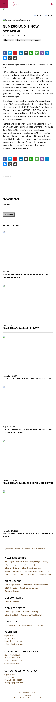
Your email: (7, 204)
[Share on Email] (26, 53)
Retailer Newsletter (29, 611)
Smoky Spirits (37, 571)
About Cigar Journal (13, 584)
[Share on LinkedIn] (21, 53)
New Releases (34, 40)
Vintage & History (41, 561)
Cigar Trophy (17, 574)
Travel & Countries (12, 571)
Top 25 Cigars (28, 574)
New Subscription (41, 584)
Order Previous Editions (28, 588)
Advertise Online (25, 625)
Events (7, 574)
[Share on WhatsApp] (31, 53)
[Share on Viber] (42, 53)
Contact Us (38, 625)
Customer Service (12, 591)
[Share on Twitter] (10, 53)
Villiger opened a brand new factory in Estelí (28, 379)
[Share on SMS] (37, 53)
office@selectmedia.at (13, 663)
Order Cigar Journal (12, 611)
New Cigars (20, 40)
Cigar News (8, 40)
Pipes (46, 571)
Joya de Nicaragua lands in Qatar (21, 328)
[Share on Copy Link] (10, 58)
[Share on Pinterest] (15, 53)
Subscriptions (27, 584)
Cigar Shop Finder (12, 601)
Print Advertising (11, 625)
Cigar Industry (10, 564)
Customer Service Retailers (31, 615)
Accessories (26, 571)
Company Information (35, 698)
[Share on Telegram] (47, 53)
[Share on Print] (15, 58)
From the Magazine (43, 574)
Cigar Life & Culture (13, 568)
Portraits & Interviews (24, 561)
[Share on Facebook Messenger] (5, 58)
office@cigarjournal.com (13, 644)
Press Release (24, 35)
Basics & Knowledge (25, 564)
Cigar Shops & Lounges (31, 568)
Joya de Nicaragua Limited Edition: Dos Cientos (28, 483)
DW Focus (28, 4)
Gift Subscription (11, 588)
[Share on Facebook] (5, 53)
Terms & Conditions (20, 698)
